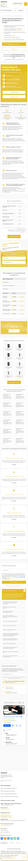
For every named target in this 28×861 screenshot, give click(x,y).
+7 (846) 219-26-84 (17, 3)
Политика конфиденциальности (14, 848)
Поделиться (2, 838)
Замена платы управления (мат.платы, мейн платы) (9, 206)
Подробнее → (22, 296)
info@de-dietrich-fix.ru (6, 813)
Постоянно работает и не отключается (7, 305)
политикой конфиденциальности (19, 264)
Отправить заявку (14, 96)
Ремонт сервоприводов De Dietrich (9, 788)
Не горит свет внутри (6, 313)
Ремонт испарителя (5, 216)
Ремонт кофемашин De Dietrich (8, 791)
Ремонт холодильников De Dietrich (9, 793)
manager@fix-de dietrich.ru (7, 817)
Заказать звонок (14, 330)
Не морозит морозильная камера (6, 301)
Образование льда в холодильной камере (7, 310)
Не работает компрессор (5, 297)
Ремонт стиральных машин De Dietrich (9, 796)
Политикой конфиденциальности (14, 678)
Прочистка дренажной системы (7, 223)
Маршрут (8, 725)
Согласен (24, 857)
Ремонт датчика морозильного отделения (7, 220)
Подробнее (14, 464)
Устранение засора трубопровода (8, 213)
